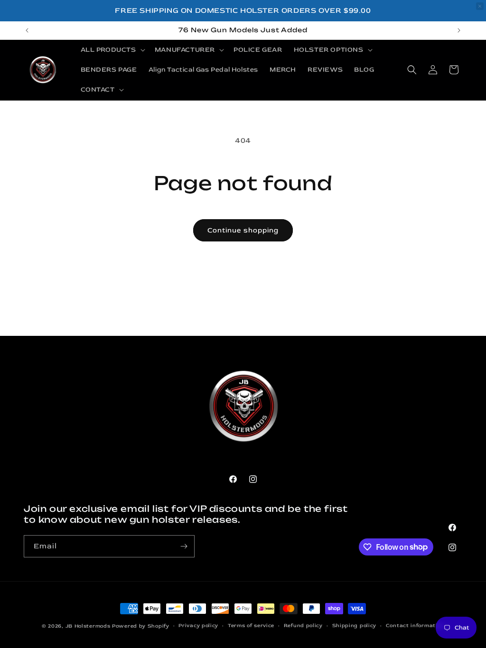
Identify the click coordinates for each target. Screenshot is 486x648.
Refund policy (303, 625)
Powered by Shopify (140, 626)
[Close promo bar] (480, 6)
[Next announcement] (459, 30)
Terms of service (251, 625)
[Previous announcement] (27, 30)
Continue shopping (243, 230)
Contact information (415, 625)
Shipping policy (354, 625)
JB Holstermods (88, 626)
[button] (112, 50)
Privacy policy (198, 625)
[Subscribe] (183, 546)
